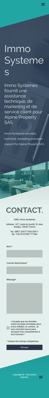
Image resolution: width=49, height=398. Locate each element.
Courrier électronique (17, 263)
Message (11, 279)
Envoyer (24, 347)
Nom (9, 246)
